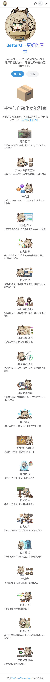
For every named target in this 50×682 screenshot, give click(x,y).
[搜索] (40, 3)
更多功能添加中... (31, 120)
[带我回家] (6, 3)
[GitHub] (35, 3)
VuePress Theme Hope (21, 678)
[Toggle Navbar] (46, 3)
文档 (32, 73)
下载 (19, 73)
